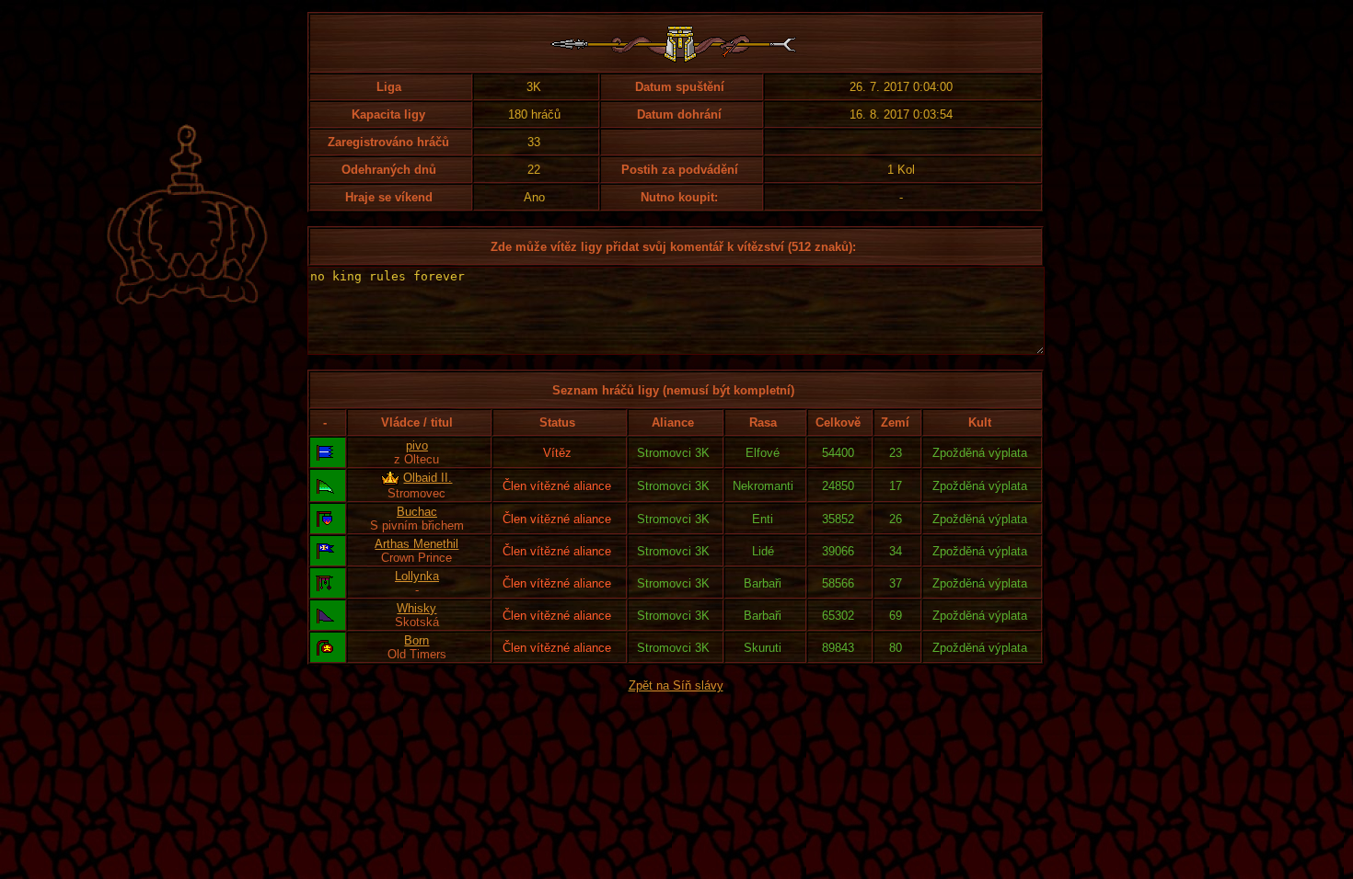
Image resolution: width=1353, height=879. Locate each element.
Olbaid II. (427, 478)
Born (416, 640)
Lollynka (417, 576)
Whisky (416, 608)
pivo (417, 445)
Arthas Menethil (416, 544)
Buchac (417, 512)
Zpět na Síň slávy (676, 685)
